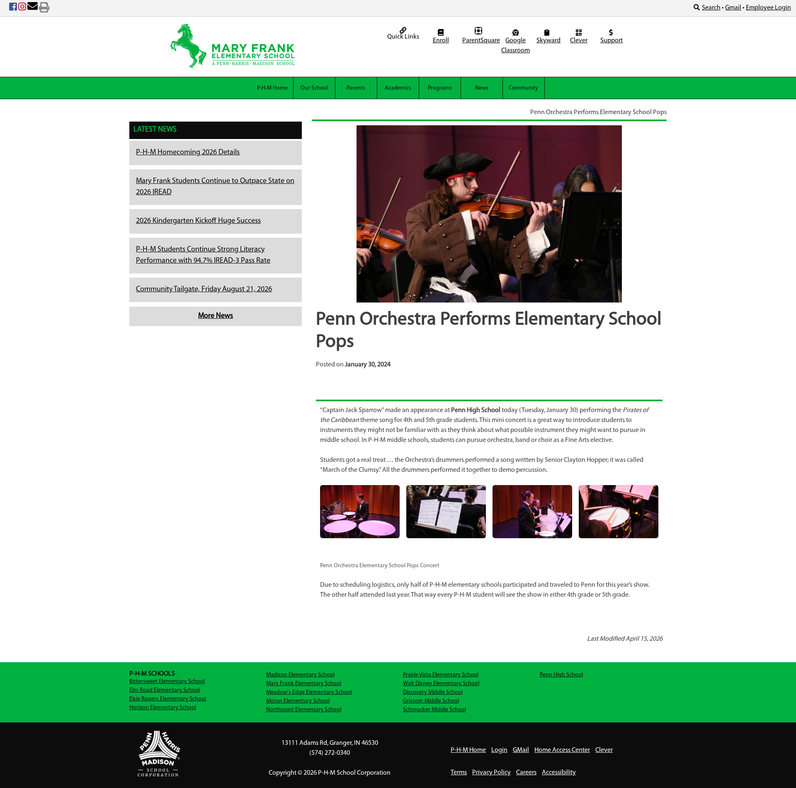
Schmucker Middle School (434, 710)
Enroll (441, 40)
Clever (578, 40)
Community (523, 88)
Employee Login (768, 8)
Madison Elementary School (300, 675)
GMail (521, 750)
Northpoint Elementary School (303, 710)
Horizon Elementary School (162, 708)
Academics (398, 88)
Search (711, 8)
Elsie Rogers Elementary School (167, 699)
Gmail (733, 8)
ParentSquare (479, 40)
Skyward (547, 40)
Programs (440, 88)
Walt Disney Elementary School (441, 684)
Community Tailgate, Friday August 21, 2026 (204, 289)
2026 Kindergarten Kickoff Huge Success (198, 221)
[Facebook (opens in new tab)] (13, 8)
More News (215, 316)
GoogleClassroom (515, 45)
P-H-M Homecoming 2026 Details (188, 152)
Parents (356, 88)
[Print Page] (44, 8)
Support (611, 40)
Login (499, 750)
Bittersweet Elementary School (167, 681)
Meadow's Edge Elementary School (309, 692)
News (481, 88)
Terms (459, 772)
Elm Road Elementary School (164, 690)
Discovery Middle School (433, 692)
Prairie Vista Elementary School (440, 675)
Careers (526, 772)
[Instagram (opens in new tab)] (22, 8)
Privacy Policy (491, 772)
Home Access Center (562, 750)
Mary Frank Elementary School (303, 684)
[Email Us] (32, 8)
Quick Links (403, 37)
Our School (314, 88)
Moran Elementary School (298, 701)
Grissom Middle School (431, 701)
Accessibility (559, 772)
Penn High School (561, 675)
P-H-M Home (272, 88)
